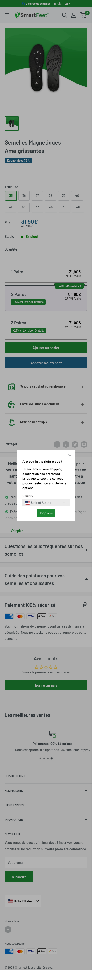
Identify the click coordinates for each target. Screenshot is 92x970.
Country (27, 496)
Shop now (46, 513)
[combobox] (38, 502)
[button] (70, 456)
